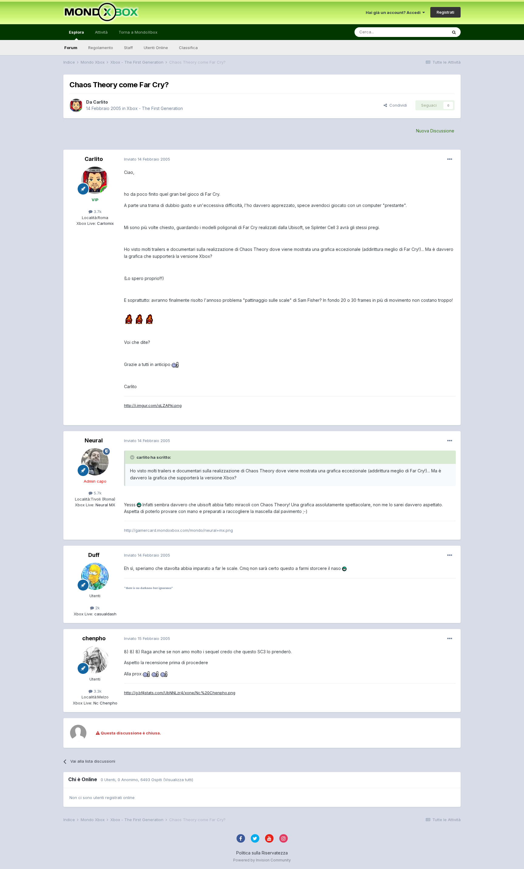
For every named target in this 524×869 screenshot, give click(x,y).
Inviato (147, 159)
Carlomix (105, 223)
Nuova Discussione (435, 130)
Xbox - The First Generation (155, 108)
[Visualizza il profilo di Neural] (95, 461)
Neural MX (104, 504)
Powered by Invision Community (262, 860)
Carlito (100, 102)
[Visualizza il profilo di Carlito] (76, 105)
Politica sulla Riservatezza (262, 852)
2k (97, 607)
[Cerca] (454, 32)
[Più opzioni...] (450, 159)
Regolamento (100, 47)
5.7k (97, 493)
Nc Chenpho (104, 703)
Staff (128, 47)
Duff (93, 555)
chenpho (94, 638)
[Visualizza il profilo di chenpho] (95, 659)
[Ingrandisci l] (128, 315)
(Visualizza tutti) (178, 779)
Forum (70, 47)
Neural (94, 440)
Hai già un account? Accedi (394, 12)
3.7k (97, 211)
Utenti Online (156, 47)
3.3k (97, 691)
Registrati (445, 12)
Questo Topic (427, 32)
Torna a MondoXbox (138, 32)
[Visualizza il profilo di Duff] (95, 576)
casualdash (104, 613)
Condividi (397, 105)
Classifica (188, 47)
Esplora (76, 32)
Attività (101, 32)
